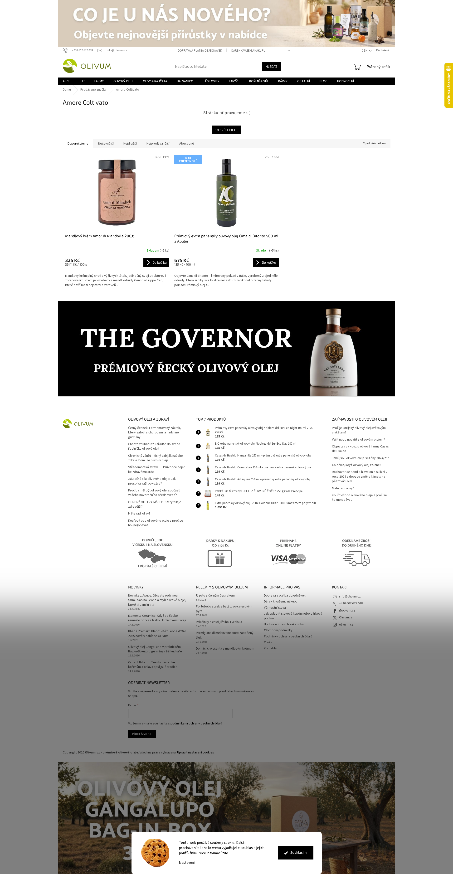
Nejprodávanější (158, 143)
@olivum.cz (347, 610)
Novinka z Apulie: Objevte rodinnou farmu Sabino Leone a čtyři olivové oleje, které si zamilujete (157, 600)
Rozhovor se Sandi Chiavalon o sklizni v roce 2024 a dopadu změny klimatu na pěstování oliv (359, 477)
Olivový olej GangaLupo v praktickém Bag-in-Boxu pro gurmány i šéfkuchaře (155, 649)
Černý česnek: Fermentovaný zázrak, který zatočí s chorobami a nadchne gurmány (154, 433)
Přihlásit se (142, 734)
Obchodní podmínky (278, 630)
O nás (268, 642)
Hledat (271, 66)
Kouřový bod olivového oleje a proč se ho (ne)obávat (155, 523)
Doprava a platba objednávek (200, 51)
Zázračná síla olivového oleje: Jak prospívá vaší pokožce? (152, 481)
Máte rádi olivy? (139, 513)
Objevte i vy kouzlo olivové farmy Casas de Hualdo (360, 448)
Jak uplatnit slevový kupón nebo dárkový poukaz (293, 616)
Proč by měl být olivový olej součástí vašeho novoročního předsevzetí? (154, 492)
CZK (365, 51)
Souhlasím (298, 852)
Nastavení (187, 862)
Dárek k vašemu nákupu (248, 51)
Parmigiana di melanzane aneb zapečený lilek (224, 635)
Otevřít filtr (226, 130)
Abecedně (186, 143)
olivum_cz (346, 624)
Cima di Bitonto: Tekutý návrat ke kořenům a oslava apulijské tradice (152, 664)
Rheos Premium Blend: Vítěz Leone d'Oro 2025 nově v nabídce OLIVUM (157, 633)
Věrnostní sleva (275, 607)
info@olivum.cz (350, 596)
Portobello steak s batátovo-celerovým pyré (224, 608)
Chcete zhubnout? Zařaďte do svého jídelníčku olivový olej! (154, 446)
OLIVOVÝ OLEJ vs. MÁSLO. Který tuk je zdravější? (154, 504)
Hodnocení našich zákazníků (284, 624)
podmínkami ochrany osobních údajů (196, 723)
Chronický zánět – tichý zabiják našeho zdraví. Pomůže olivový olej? (155, 458)
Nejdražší (130, 143)
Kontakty (270, 648)
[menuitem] (66, 81)
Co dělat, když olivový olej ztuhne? (356, 465)
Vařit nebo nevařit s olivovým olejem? (358, 439)
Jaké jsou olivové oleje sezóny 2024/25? (360, 458)
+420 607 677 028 (351, 603)
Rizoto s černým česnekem (215, 595)
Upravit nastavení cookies (195, 752)
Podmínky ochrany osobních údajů (288, 636)
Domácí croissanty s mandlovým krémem (225, 648)
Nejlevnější (106, 143)
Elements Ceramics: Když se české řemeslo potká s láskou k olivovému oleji (157, 618)
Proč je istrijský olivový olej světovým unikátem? (359, 430)
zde (225, 853)
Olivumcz (345, 617)
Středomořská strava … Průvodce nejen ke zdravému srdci (156, 469)
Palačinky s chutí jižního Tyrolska (219, 622)
